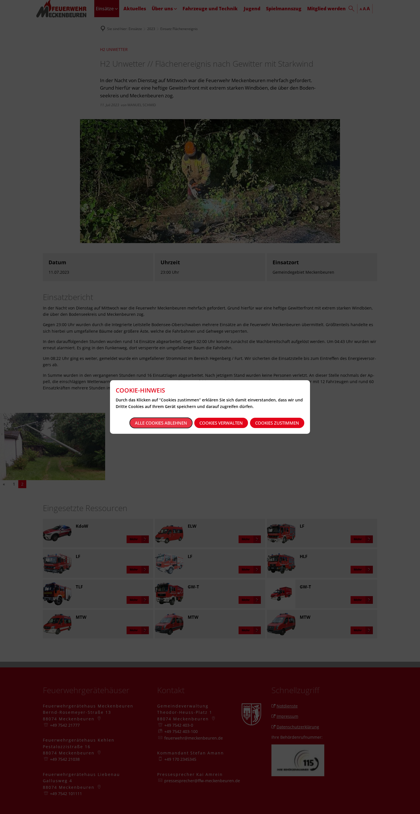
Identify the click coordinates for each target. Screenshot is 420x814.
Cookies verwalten (221, 423)
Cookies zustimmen (277, 423)
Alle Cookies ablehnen (161, 423)
